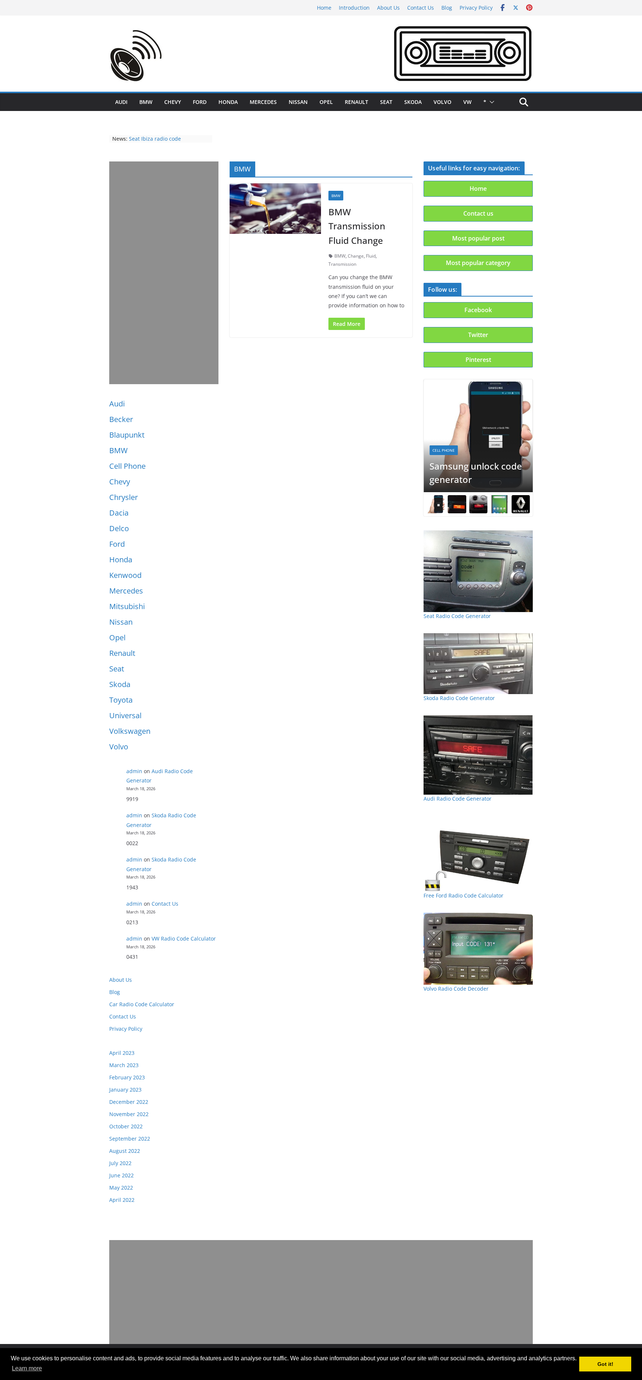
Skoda (413, 101)
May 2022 (121, 1187)
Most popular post (478, 238)
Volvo (442, 101)
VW (467, 101)
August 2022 (124, 1150)
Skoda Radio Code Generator (459, 698)
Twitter (478, 335)
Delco (119, 528)
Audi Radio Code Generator (458, 798)
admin (134, 771)
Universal (125, 715)
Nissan (298, 101)
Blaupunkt (127, 435)
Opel (326, 101)
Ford (200, 101)
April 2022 (121, 1199)
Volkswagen (129, 731)
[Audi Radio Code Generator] (478, 755)
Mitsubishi (127, 606)
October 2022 (126, 1126)
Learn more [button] (27, 1368)
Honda (228, 101)
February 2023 (127, 1077)
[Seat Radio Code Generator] (478, 571)
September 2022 (129, 1138)
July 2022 (120, 1163)
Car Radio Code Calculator (141, 1004)
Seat (386, 101)
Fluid (371, 256)
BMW (145, 101)
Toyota (121, 700)
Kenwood (125, 575)
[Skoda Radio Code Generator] (478, 663)
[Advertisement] (163, 272)
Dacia (119, 513)
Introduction (354, 7)
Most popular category (478, 263)
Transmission (342, 264)
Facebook (478, 310)
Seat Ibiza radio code (155, 138)
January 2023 (125, 1089)
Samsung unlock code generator (475, 472)
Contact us (478, 213)
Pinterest (478, 360)
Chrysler (123, 497)
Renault (356, 101)
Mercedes (263, 101)
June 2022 (121, 1175)
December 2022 (128, 1101)
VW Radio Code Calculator (184, 938)
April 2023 (121, 1052)
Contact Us (420, 7)
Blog (446, 7)
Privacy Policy (476, 7)
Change (356, 256)
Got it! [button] (605, 1364)
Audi (121, 101)
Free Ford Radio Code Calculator (463, 895)
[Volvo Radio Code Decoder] (478, 949)
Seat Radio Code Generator (457, 615)
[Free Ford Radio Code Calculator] (478, 854)
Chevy (172, 101)
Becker (121, 419)
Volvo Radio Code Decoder (456, 988)
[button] (490, 102)
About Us (388, 7)
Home (324, 7)
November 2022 (129, 1114)
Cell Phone (127, 466)
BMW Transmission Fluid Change (356, 226)
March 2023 (124, 1065)
